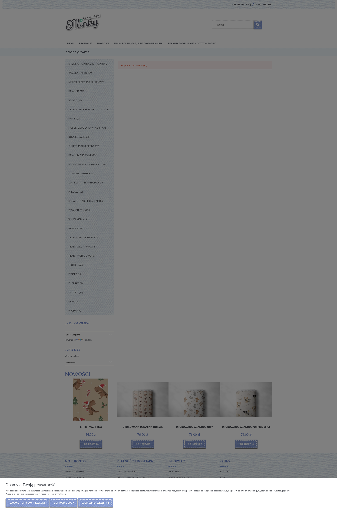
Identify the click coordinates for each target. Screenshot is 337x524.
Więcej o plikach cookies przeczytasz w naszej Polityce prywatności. (36, 494)
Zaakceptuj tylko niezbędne (27, 502)
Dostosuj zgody (64, 502)
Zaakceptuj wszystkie (95, 502)
